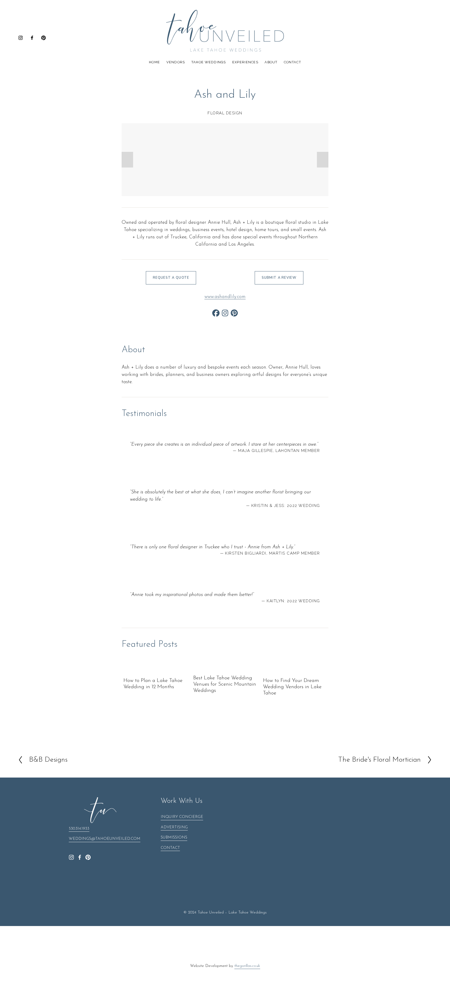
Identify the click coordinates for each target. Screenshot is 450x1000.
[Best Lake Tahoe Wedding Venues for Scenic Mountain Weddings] (226, 669)
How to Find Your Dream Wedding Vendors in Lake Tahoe (292, 687)
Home (154, 62)
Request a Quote (171, 277)
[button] (127, 159)
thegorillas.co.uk (247, 966)
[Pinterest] (43, 37)
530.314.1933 (79, 829)
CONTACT (170, 848)
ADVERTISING (174, 827)
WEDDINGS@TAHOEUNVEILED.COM (104, 839)
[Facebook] (32, 37)
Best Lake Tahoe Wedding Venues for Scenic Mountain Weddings (224, 684)
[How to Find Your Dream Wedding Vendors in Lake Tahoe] (296, 670)
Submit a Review (279, 277)
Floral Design (225, 113)
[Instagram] (20, 37)
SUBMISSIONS (174, 838)
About (271, 62)
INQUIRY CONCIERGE (182, 817)
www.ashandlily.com (225, 296)
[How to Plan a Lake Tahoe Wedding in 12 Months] (156, 670)
